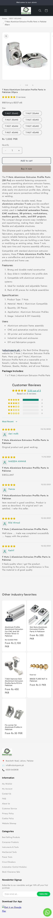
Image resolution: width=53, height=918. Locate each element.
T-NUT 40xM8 (32, 132)
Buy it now (26, 168)
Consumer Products (10, 842)
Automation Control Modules (14, 867)
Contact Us (6, 793)
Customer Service (9, 808)
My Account (7, 789)
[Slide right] (33, 85)
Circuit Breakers (9, 862)
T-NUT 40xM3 (32, 119)
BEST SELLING (15, 18)
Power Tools (7, 857)
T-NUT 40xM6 (11, 132)
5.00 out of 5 (34, 390)
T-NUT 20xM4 (32, 113)
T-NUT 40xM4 (11, 126)
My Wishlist (7, 784)
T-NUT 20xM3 (11, 113)
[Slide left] (20, 85)
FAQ (4, 798)
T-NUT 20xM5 (11, 119)
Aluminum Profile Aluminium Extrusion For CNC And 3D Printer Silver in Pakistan (14, 631)
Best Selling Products (11, 837)
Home (4, 18)
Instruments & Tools (10, 847)
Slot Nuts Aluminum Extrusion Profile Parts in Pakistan (38, 629)
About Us (6, 803)
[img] (8, 429)
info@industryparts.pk (15, 765)
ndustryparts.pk (12, 350)
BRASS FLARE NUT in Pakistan (38, 680)
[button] (6, 10)
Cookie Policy (8, 818)
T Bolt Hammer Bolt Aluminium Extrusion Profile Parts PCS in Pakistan (14, 682)
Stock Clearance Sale (11, 872)
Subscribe (43, 894)
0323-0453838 (12, 769)
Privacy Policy (8, 813)
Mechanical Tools (9, 852)
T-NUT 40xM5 (32, 126)
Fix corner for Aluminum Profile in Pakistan (13, 727)
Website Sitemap (9, 823)
